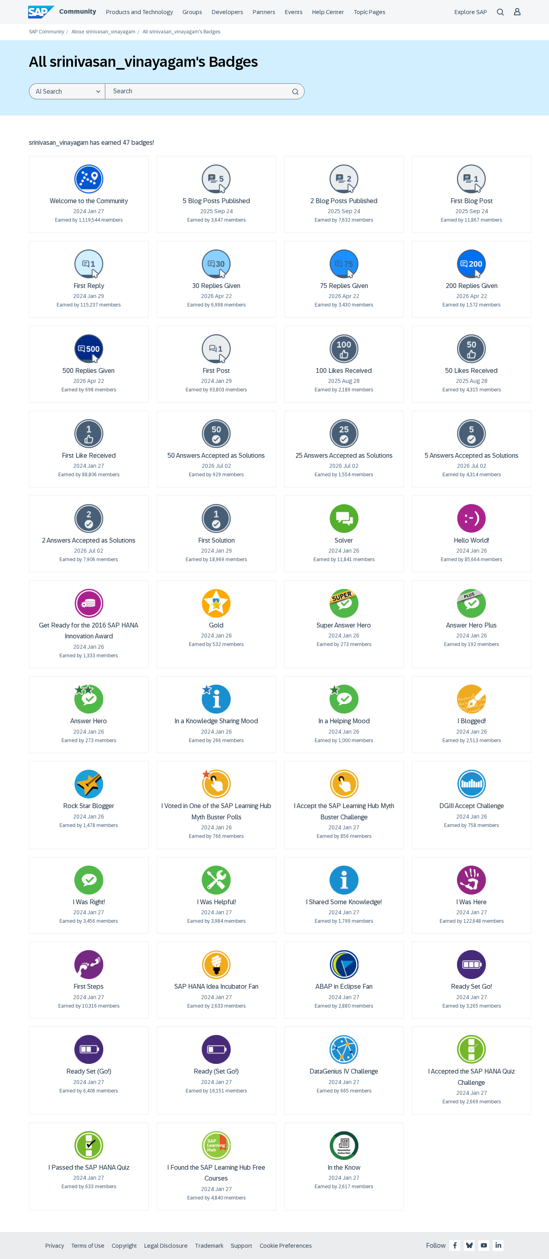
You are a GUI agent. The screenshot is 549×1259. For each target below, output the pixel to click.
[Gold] (216, 603)
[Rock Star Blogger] (88, 783)
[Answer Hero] (88, 699)
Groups (192, 12)
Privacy (54, 1246)
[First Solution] (216, 518)
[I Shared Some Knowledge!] (344, 880)
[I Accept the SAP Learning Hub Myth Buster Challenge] (344, 783)
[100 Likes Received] (344, 348)
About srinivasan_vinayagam (103, 32)
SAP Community (46, 32)
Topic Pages (369, 12)
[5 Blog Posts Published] (216, 179)
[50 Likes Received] (471, 348)
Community (77, 11)
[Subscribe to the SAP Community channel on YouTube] (484, 1245)
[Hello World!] (471, 518)
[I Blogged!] (471, 699)
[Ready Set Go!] (471, 964)
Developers (227, 12)
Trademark (209, 1246)
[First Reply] (88, 263)
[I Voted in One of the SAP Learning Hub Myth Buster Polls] (216, 783)
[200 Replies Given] (471, 263)
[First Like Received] (88, 433)
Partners (264, 12)
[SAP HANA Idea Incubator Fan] (216, 964)
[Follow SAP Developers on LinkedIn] (498, 1245)
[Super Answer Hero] (344, 603)
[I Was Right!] (88, 880)
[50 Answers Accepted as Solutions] (216, 433)
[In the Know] (344, 1145)
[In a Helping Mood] (344, 699)
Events (294, 12)
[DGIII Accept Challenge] (471, 783)
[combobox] (205, 91)
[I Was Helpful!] (216, 880)
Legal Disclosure (166, 1246)
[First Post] (216, 348)
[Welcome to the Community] (88, 179)
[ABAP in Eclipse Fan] (344, 964)
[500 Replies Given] (88, 348)
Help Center (328, 12)
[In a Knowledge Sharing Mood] (216, 699)
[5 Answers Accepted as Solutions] (471, 433)
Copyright (124, 1246)
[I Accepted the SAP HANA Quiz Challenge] (471, 1049)
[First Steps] (88, 964)
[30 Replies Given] (216, 263)
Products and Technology (139, 12)
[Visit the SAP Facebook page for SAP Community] (455, 1245)
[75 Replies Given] (344, 263)
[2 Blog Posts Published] (344, 179)
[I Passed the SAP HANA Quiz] (88, 1145)
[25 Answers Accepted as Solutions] (344, 433)
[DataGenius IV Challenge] (344, 1049)
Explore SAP (471, 12)
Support (241, 1246)
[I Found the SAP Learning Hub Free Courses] (216, 1145)
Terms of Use (87, 1246)
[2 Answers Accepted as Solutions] (88, 518)
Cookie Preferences (286, 1246)
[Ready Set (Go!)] (88, 1049)
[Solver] (344, 518)
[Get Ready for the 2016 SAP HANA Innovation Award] (88, 603)
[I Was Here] (471, 880)
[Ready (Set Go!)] (216, 1049)
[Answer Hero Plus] (471, 603)
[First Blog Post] (471, 179)
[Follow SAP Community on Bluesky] (469, 1245)
